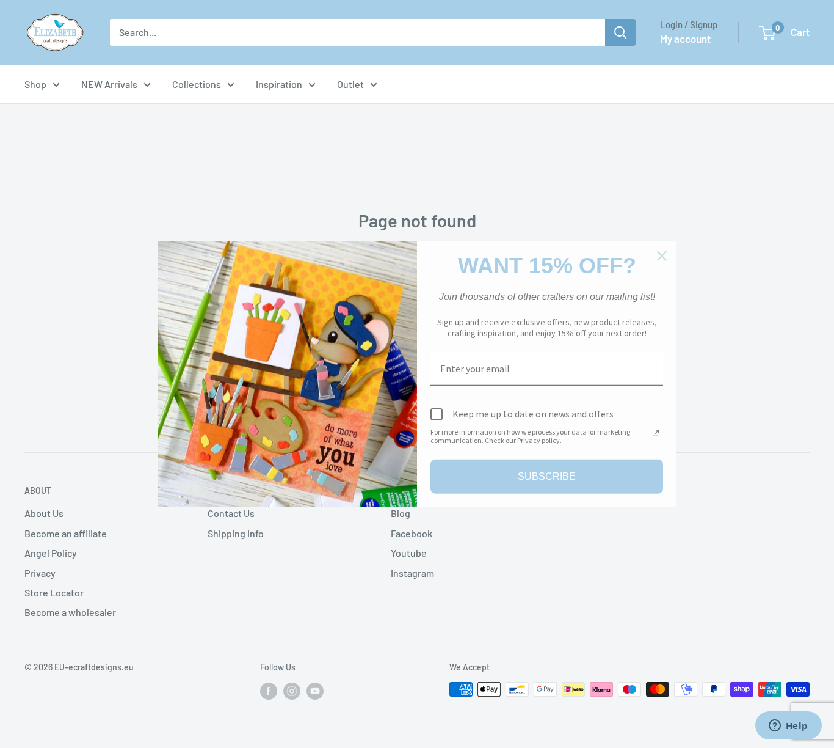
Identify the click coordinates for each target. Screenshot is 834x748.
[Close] (661, 256)
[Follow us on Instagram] (291, 690)
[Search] (620, 32)
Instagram (412, 573)
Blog (400, 513)
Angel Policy (50, 553)
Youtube (409, 553)
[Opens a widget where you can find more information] (788, 726)
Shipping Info (236, 533)
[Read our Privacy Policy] (655, 432)
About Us (43, 513)
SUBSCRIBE (547, 476)
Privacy (40, 573)
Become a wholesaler (70, 612)
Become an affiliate (65, 533)
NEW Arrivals (109, 84)
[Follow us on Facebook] (268, 690)
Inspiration (279, 84)
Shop (35, 84)
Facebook (411, 533)
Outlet (350, 84)
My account (685, 38)
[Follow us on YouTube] (315, 690)
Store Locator (54, 592)
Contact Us (231, 513)
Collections (196, 84)
